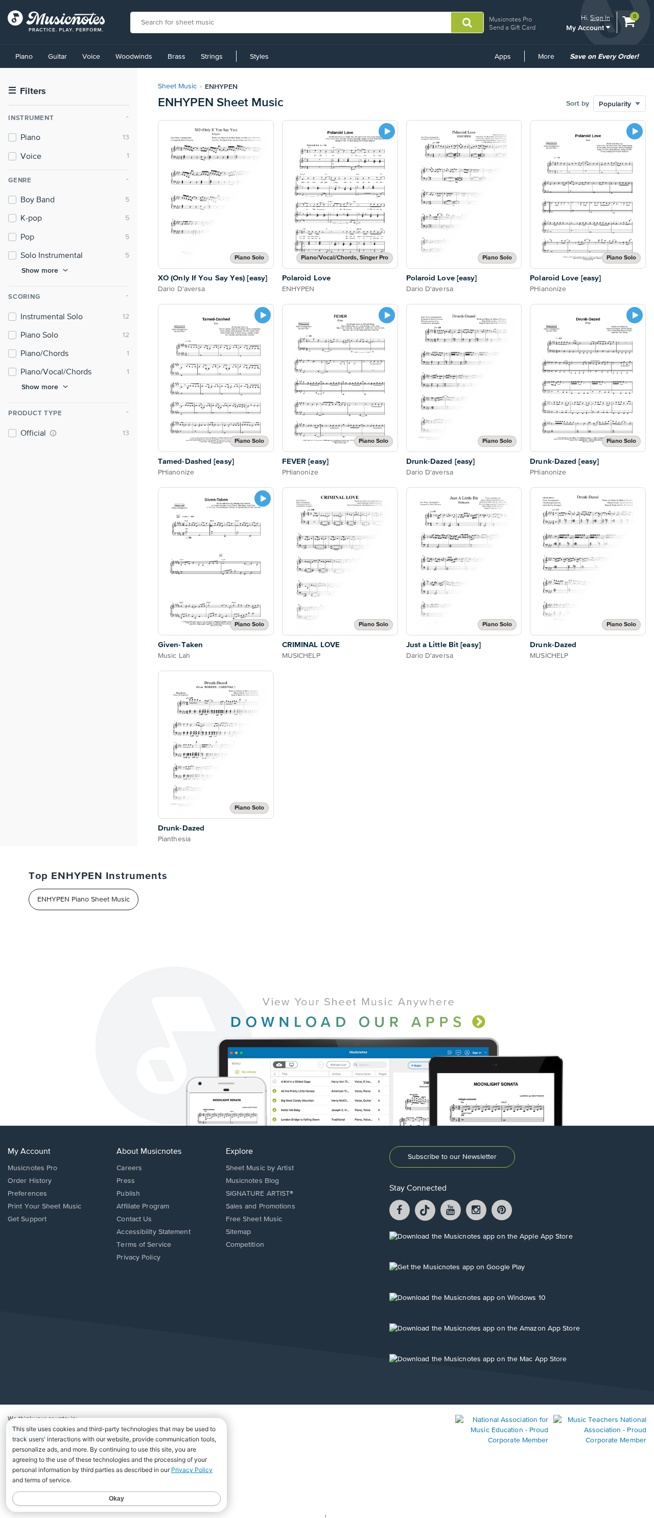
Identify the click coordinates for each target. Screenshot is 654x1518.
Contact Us (134, 1219)
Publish (128, 1193)
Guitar (57, 56)
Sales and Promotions (260, 1206)
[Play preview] (387, 131)
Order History (30, 1180)
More (550, 60)
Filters (27, 91)
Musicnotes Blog (252, 1180)
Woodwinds (133, 56)
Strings (212, 56)
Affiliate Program (142, 1206)
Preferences (27, 1193)
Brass (176, 56)
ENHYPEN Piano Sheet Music (83, 899)
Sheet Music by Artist (260, 1168)
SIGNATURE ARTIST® (260, 1193)
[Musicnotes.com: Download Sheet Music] (56, 21)
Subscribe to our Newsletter (452, 1156)
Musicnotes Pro (510, 19)
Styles (259, 56)
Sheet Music (177, 86)
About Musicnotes (148, 1152)
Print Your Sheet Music (44, 1206)
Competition (245, 1244)
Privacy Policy (138, 1257)
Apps (503, 56)
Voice (91, 56)
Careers (129, 1168)
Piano (24, 56)
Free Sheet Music (254, 1219)
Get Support (27, 1219)
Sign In (600, 17)
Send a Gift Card (512, 27)
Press (125, 1180)
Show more (39, 270)
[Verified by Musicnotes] (53, 433)
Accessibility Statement (153, 1232)
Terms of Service (143, 1244)
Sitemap (238, 1232)
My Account (586, 27)
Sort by (577, 103)
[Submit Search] (467, 22)
